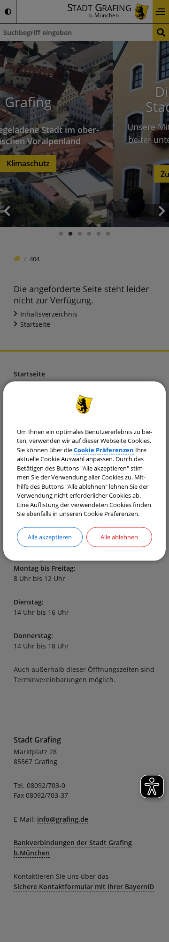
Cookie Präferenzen (104, 449)
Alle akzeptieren (50, 536)
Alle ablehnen (119, 536)
